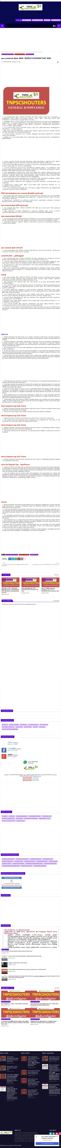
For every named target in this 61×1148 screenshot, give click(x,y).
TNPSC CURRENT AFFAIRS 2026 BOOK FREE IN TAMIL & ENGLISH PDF (17, 951)
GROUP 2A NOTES (7, 863)
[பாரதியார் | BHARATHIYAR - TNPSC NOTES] (5, 964)
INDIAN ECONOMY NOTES (50, 863)
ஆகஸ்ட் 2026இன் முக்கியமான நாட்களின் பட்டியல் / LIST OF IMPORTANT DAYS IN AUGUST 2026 (50, 589)
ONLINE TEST (47, 20)
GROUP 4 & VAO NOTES (19, 863)
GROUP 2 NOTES (53, 861)
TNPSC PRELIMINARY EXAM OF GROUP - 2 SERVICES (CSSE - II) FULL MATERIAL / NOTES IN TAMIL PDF (33, 1093)
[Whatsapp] (16, 559)
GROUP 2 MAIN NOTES (42, 861)
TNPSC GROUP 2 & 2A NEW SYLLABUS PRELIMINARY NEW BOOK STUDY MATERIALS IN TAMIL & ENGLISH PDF (34, 1081)
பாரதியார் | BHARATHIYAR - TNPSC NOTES (17, 962)
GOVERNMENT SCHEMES (35, 816)
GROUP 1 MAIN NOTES (8, 861)
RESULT (36, 727)
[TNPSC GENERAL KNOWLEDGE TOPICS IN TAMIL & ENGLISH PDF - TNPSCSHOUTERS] (5, 971)
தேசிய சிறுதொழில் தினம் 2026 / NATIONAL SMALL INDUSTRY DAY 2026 (29, 589)
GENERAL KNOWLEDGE (37, 20)
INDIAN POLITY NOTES (27, 866)
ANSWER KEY (24, 724)
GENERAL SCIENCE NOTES (8, 859)
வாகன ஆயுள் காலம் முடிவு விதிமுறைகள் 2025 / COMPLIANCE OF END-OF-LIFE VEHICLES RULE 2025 (44, 1004)
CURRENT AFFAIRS (26, 20)
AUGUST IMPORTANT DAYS (7, 54)
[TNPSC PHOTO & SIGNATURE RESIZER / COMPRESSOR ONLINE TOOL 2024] (5, 958)
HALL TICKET (19, 727)
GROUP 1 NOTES (19, 861)
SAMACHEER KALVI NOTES (40, 866)
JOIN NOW (35, 777)
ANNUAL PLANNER (14, 724)
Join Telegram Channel (47, 1143)
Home (2, 52)
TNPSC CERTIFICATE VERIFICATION (10, 729)
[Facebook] (9, 559)
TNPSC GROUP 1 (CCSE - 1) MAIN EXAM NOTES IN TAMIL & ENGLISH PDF (55, 1058)
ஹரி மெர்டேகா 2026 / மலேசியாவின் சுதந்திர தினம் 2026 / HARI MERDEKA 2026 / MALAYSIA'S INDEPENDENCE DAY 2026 (10, 590)
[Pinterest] (19, 559)
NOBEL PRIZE (20, 818)
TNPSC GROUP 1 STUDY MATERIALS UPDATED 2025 (12, 1068)
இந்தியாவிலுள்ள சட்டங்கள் (45, 818)
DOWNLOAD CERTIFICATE (8, 727)
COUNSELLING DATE (34, 724)
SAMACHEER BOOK (56, 20)
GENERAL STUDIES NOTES (22, 859)
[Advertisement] (28, 14)
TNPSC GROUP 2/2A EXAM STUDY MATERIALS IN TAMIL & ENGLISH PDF (34, 1072)
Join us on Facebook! (13, 750)
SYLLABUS (43, 727)
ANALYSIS (5, 724)
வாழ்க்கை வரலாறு (21, 820)
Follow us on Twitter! (13, 744)
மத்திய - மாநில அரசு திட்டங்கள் (9, 820)
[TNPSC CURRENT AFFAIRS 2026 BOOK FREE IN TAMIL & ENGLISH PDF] (30, 938)
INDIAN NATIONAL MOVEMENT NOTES (11, 866)
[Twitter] (12, 559)
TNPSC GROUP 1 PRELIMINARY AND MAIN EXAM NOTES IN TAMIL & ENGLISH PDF (12, 1059)
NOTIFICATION (28, 727)
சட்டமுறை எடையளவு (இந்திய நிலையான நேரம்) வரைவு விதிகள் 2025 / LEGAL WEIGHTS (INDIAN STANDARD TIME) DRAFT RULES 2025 (15, 1022)
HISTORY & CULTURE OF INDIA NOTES (34, 863)
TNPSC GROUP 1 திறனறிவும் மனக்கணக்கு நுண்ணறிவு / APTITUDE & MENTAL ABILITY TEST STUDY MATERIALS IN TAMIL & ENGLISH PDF (13, 1078)
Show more (56, 574)
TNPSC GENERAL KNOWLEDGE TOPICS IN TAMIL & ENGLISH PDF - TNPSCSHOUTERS (27, 969)
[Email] (22, 559)
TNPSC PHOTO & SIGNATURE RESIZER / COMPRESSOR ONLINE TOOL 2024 (24, 956)
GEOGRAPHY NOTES (48, 859)
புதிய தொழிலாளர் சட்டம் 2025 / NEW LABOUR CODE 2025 (14, 1003)
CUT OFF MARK (44, 724)
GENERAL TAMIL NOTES (36, 859)
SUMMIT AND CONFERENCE (31, 818)
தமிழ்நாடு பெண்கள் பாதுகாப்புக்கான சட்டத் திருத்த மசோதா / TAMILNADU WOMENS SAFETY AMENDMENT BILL (43, 1021)
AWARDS (5, 816)
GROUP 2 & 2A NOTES (30, 861)
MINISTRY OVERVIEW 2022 (8, 818)
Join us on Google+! (12, 756)
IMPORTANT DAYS (9, 52)
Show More (57, 988)
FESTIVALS (12, 816)
